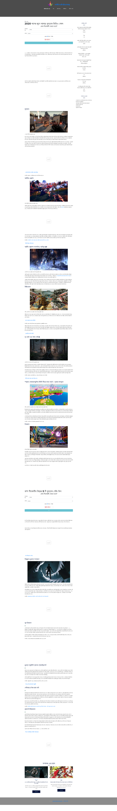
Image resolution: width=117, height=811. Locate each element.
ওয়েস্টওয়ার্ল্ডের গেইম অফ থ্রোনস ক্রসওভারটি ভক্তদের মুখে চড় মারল (84, 47)
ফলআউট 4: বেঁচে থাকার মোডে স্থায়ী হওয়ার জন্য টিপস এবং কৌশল (38, 240)
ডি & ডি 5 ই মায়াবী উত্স (79, 101)
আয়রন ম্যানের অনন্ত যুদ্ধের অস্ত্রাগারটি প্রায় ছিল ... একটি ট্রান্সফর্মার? (84, 60)
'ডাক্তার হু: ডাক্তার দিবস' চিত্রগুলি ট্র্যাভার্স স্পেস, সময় (84, 80)
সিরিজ (52, 36)
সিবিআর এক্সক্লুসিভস (84, 63)
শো (48, 43)
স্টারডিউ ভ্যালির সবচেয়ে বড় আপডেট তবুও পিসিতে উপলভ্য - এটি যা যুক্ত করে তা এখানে (41, 706)
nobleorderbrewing (62, 4)
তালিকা (84, 43)
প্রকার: (46, 36)
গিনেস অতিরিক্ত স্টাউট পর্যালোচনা (32, 732)
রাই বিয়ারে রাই (78, 106)
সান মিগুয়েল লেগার (29, 555)
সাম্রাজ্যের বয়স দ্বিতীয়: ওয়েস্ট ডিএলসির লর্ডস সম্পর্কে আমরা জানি (38, 596)
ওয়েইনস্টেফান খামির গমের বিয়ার (31, 172)
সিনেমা (49, 36)
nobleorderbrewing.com (57, 801)
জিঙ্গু (84, 35)
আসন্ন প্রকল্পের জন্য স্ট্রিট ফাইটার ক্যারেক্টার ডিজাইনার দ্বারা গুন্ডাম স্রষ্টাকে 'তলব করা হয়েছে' (84, 29)
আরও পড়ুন (36, 791)
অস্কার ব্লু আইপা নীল (79, 104)
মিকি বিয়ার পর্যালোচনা (29, 243)
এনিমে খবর (58, 8)
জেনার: (26, 33)
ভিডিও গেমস (71, 8)
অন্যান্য (84, 32)
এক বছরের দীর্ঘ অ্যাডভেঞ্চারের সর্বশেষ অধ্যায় (63, 275)
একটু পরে (62, 207)
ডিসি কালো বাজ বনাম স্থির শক (31, 378)
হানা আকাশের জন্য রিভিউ (30, 320)
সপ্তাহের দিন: (26, 29)
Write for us (47, 8)
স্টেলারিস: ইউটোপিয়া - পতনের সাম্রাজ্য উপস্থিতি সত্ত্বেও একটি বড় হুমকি (84, 54)
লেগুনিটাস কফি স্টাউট (29, 333)
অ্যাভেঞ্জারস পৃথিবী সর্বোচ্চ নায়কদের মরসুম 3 (82, 103)
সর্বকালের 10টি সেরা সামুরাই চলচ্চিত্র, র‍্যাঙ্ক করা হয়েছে (84, 67)
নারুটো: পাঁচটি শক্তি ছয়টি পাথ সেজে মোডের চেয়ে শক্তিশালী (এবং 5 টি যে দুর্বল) (84, 41)
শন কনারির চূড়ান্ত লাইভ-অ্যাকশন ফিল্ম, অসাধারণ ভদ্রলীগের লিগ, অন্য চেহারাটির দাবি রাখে (84, 88)
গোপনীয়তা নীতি (65, 801)
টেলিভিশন (64, 8)
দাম (53, 8)
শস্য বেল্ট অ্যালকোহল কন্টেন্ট (30, 684)
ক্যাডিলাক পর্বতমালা (79, 107)
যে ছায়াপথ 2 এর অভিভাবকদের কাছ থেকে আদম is (84, 100)
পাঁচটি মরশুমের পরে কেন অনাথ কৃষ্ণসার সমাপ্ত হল (84, 74)
